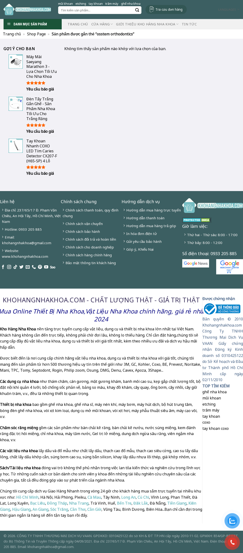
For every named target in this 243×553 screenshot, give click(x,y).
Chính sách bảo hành (82, 231)
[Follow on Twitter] (21, 267)
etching (80, 3)
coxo (206, 422)
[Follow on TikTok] (15, 267)
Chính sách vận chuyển (84, 223)
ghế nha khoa (130, 3)
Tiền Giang (177, 503)
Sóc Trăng (59, 509)
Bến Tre (124, 503)
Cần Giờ (94, 509)
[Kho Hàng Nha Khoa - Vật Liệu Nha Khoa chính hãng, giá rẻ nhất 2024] (27, 9)
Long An (128, 497)
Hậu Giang (21, 509)
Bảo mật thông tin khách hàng (90, 262)
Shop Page (36, 34)
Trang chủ (78, 24)
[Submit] (137, 10)
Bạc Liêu (37, 503)
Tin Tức (189, 24)
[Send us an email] (28, 267)
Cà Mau (94, 497)
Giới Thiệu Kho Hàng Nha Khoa (145, 24)
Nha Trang (79, 503)
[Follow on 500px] (52, 267)
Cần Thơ (77, 509)
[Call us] (34, 267)
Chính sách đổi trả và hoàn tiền (90, 239)
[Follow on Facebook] (3, 267)
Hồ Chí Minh (26, 497)
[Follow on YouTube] (46, 267)
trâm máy (111, 3)
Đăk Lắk (140, 503)
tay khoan (96, 3)
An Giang (40, 509)
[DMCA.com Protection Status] (196, 219)
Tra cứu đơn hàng (168, 9)
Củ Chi (143, 497)
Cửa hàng (100, 24)
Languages (227, 9)
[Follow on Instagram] (9, 267)
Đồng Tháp (57, 503)
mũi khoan (65, 3)
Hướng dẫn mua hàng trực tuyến (153, 210)
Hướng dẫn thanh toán (145, 218)
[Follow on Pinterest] (40, 267)
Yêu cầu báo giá (40, 89)
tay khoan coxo (215, 428)
